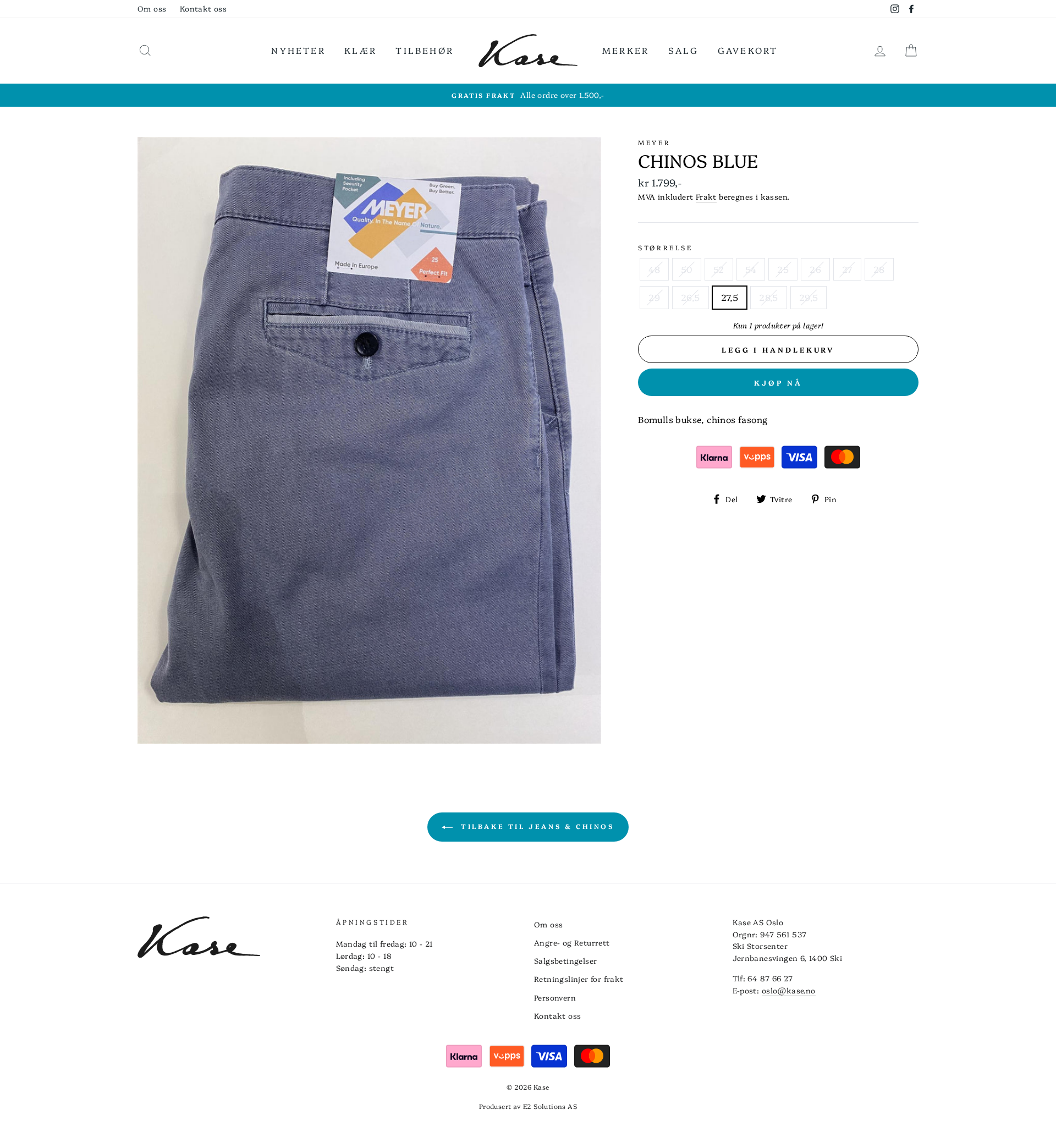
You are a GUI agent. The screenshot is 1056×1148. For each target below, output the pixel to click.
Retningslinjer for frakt (579, 979)
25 (783, 269)
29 (654, 297)
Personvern (555, 997)
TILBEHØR (424, 50)
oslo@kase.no (789, 990)
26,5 (690, 297)
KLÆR (360, 50)
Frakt (706, 196)
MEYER (654, 142)
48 (654, 269)
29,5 (808, 297)
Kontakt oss (203, 8)
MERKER (625, 50)
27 (847, 269)
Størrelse (665, 247)
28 (879, 269)
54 (751, 269)
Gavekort (748, 50)
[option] (528, 95)
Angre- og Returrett (572, 942)
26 (815, 269)
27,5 (730, 297)
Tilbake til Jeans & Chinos (535, 826)
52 (718, 269)
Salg (683, 50)
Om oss (152, 8)
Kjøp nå (778, 382)
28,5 (768, 297)
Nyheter (298, 50)
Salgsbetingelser (565, 960)
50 (686, 269)
